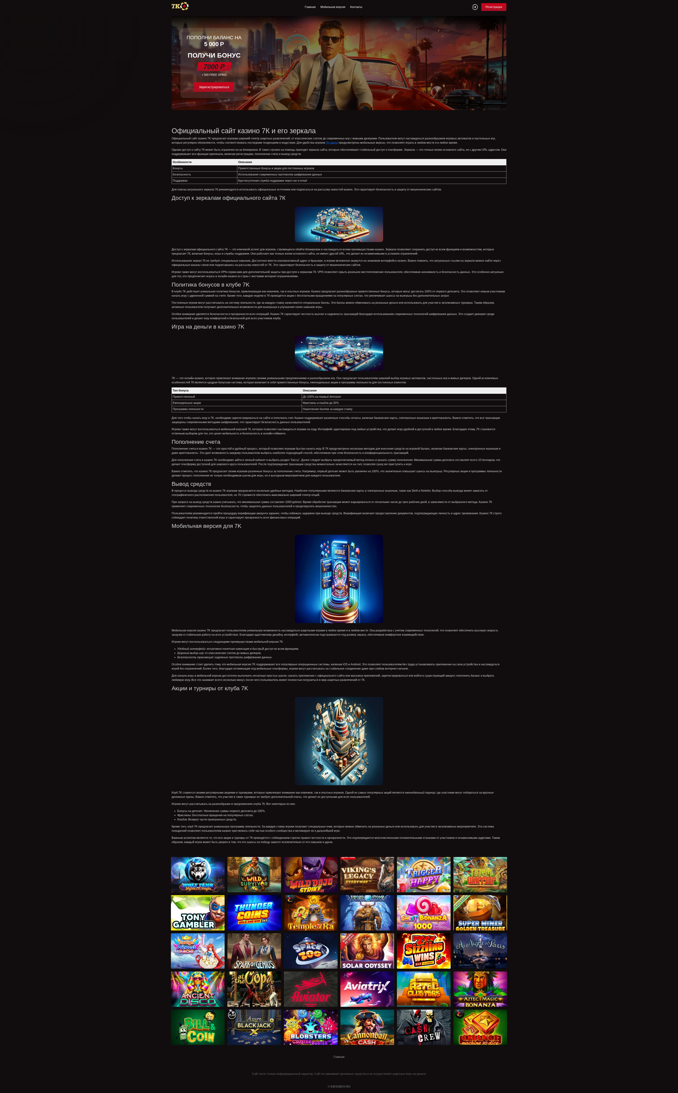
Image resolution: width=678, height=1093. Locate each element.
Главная (310, 6)
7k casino (332, 142)
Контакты (356, 6)
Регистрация (494, 6)
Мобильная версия (332, 6)
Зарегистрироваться (214, 87)
